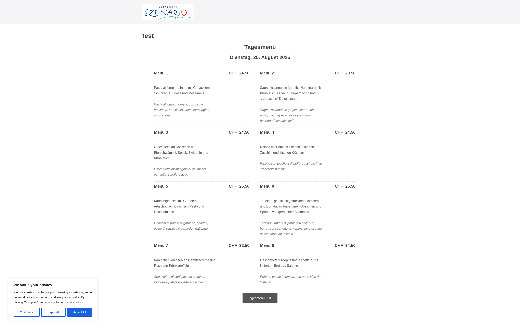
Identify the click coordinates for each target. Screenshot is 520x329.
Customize (27, 312)
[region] (53, 299)
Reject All (53, 312)
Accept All (79, 312)
